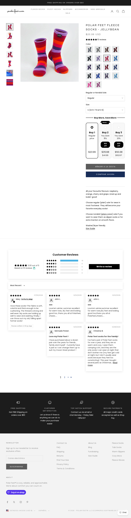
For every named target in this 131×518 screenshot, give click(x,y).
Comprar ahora (105, 174)
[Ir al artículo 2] (9, 36)
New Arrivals (98, 9)
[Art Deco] (98, 84)
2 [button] (64, 377)
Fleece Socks (38, 9)
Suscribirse (16, 466)
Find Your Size (63, 460)
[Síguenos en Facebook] (7, 502)
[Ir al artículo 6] (9, 73)
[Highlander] (106, 67)
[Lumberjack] (115, 49)
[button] (91, 39)
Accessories (81, 9)
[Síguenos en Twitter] (14, 502)
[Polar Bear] (106, 75)
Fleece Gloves (118, 460)
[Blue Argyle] (98, 75)
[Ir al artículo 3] (9, 45)
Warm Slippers (118, 451)
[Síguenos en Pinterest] (27, 502)
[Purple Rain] (89, 67)
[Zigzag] (98, 58)
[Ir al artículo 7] (9, 82)
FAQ (58, 447)
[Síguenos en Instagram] (20, 502)
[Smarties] (106, 49)
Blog (90, 447)
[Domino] (89, 75)
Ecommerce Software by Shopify (109, 510)
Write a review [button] (104, 266)
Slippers (67, 9)
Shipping (60, 451)
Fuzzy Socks (54, 9)
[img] (15, 295)
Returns (60, 456)
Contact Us (62, 443)
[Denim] (115, 67)
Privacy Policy (63, 464)
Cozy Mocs (117, 456)
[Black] (89, 58)
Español (43, 510)
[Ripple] (115, 75)
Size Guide (92, 456)
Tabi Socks (117, 447)
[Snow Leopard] (98, 49)
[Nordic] (98, 67)
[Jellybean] (106, 58)
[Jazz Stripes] (115, 58)
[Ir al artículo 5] (9, 63)
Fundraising (93, 451)
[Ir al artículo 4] (9, 54)
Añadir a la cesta (105, 166)
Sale (68, 13)
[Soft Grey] (89, 49)
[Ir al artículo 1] (9, 26)
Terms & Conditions (65, 468)
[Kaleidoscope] (89, 84)
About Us (92, 443)
